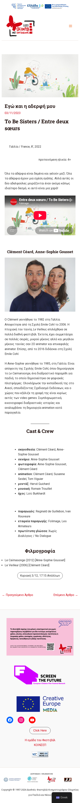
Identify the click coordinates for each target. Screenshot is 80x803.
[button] (40, 730)
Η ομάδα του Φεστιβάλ (40, 740)
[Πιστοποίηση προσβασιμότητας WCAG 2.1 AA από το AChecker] (40, 754)
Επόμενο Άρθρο (65, 595)
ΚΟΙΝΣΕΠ (40, 745)
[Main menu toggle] (70, 26)
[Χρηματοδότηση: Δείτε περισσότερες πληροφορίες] (40, 6)
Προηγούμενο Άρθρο (17, 595)
